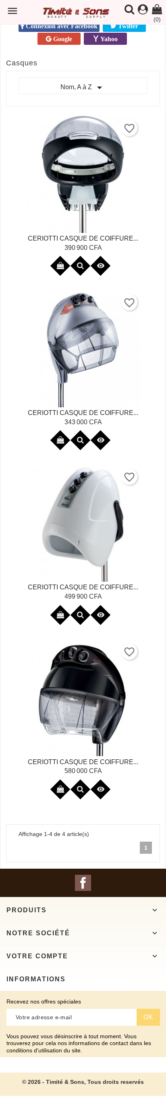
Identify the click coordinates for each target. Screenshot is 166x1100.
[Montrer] (80, 266)
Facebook (83, 883)
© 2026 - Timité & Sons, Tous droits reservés (83, 1082)
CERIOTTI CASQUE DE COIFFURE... (83, 238)
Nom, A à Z (83, 88)
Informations (36, 979)
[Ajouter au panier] (60, 266)
